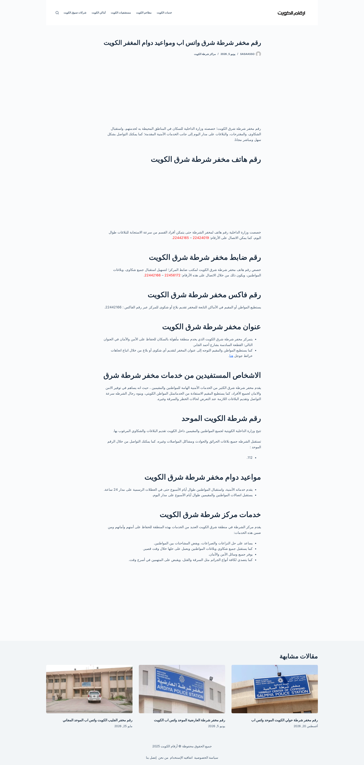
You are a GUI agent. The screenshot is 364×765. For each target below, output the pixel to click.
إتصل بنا (151, 758)
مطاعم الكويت (143, 12)
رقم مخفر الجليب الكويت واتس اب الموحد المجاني (97, 720)
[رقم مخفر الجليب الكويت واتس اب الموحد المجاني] (89, 689)
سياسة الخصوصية (206, 758)
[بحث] (57, 12)
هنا (231, 356)
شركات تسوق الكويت (75, 12)
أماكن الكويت (99, 12)
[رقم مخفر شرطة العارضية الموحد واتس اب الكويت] (182, 689)
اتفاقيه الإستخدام (181, 758)
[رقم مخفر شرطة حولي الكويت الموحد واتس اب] (275, 689)
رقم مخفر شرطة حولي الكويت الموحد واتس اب (284, 720)
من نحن (163, 758)
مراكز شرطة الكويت (205, 54)
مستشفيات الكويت (121, 12)
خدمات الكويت (164, 12)
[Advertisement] (182, 94)
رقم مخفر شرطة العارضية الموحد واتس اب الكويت (189, 720)
